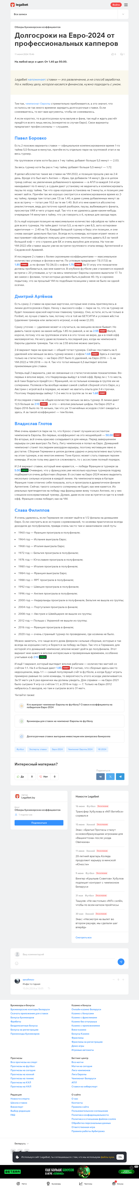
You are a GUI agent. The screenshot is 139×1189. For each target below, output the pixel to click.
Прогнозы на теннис (22, 1078)
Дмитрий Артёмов (34, 296)
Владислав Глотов (33, 423)
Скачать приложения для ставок (29, 1013)
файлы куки (107, 1157)
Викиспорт (17, 1106)
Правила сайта (80, 1106)
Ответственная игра (83, 1127)
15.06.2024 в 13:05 (33, 988)
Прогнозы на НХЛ (21, 1086)
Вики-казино (79, 1029)
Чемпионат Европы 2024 (80, 749)
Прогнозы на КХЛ (21, 1082)
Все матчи (77, 1062)
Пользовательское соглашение (90, 1110)
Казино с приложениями (86, 1025)
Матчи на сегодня (82, 1066)
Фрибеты (16, 1021)
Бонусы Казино (80, 1033)
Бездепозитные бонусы (24, 1025)
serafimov (28, 979)
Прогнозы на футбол (23, 1066)
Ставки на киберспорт (84, 1086)
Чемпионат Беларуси (84, 1078)
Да (27, 776)
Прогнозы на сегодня (23, 1070)
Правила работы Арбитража (88, 1131)
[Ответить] (48, 988)
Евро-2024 (57, 749)
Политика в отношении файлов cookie (94, 1118)
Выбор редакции (20, 1110)
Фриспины (78, 1037)
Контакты (77, 1102)
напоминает (36, 79)
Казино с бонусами (83, 1013)
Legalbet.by (28, 797)
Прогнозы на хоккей (22, 1074)
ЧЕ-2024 (102, 749)
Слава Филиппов (32, 510)
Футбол (20, 749)
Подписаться (39, 822)
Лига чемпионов (81, 1070)
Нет (49, 776)
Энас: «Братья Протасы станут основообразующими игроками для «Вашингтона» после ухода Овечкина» (99, 833)
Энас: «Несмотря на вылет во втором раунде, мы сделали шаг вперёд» (97, 920)
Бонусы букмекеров (22, 1017)
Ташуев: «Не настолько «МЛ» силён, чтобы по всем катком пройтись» (99, 900)
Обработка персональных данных (91, 1123)
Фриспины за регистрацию (87, 1041)
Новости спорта (20, 1098)
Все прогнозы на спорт (24, 1062)
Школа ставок (19, 1102)
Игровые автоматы (83, 1049)
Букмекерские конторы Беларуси (30, 1009)
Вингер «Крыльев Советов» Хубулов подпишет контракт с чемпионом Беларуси (100, 880)
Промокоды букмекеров (25, 1033)
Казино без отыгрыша (84, 1021)
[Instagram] (13, 1151)
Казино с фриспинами (84, 1017)
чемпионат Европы (37, 103)
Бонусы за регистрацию (24, 1029)
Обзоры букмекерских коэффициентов (38, 809)
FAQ (13, 1114)
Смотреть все (84, 937)
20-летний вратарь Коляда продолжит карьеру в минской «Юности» (96, 858)
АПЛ (74, 1082)
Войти (116, 4)
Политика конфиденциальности (90, 1114)
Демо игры (78, 1045)
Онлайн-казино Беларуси (86, 1009)
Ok (120, 1157)
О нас (75, 1098)
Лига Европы (79, 1074)
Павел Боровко (30, 138)
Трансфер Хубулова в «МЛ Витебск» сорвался (99, 811)
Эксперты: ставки (38, 749)
